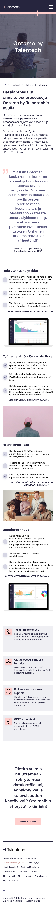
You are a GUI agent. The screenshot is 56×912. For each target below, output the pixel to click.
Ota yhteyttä (41, 876)
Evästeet (7, 901)
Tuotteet (16, 85)
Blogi (34, 872)
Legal (30, 898)
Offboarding (9, 872)
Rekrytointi (31, 858)
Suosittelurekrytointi (13, 858)
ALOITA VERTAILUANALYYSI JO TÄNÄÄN (27, 576)
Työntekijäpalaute (30, 867)
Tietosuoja (40, 898)
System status (32, 901)
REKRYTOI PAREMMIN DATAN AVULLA (28, 311)
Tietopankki (9, 876)
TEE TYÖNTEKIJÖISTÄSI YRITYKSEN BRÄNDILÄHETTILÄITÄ (29, 483)
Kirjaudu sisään (10, 881)
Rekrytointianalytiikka (14, 863)
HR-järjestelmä (10, 867)
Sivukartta (18, 901)
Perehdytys (33, 863)
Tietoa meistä (25, 876)
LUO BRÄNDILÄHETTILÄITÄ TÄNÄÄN (29, 400)
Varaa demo (28, 822)
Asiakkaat (23, 872)
